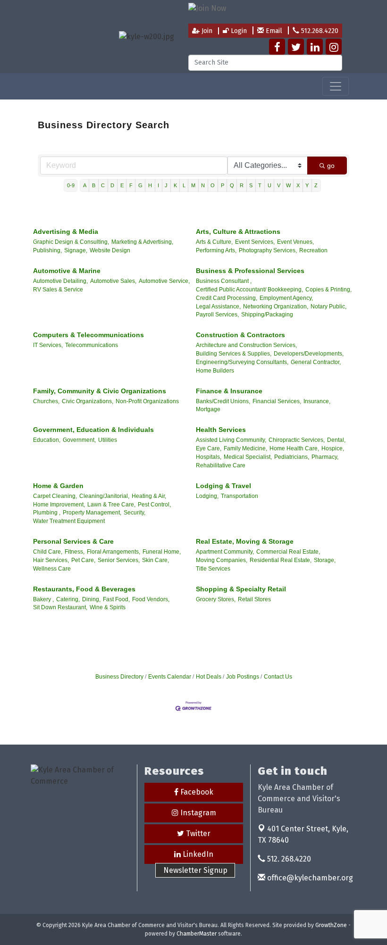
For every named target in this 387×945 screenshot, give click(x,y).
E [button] (122, 185)
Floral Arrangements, (113, 551)
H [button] (150, 185)
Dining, (91, 599)
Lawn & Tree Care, (111, 504)
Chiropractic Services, (297, 440)
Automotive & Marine (67, 270)
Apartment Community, (225, 551)
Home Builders (215, 370)
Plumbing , (46, 512)
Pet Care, (83, 560)
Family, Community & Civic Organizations (99, 391)
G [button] (140, 185)
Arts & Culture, (214, 242)
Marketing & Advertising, (142, 242)
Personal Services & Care (73, 541)
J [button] (166, 185)
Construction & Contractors (240, 335)
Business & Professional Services (250, 270)
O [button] (212, 185)
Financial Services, (276, 401)
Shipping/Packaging (267, 314)
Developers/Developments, (309, 353)
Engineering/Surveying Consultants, (242, 362)
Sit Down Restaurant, (60, 607)
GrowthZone (331, 925)
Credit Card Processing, (226, 298)
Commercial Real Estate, (288, 551)
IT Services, (48, 345)
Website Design (110, 250)
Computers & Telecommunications (88, 335)
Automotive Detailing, (60, 281)
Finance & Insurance (229, 391)
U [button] (269, 185)
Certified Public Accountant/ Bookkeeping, (249, 289)
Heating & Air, (149, 496)
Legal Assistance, (218, 306)
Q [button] (232, 185)
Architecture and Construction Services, (246, 345)
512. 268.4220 (288, 858)
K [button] (175, 185)
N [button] (203, 185)
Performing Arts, (216, 250)
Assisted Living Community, (231, 440)
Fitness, (74, 551)
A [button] (84, 185)
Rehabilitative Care (220, 465)
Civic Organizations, (87, 401)
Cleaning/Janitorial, (104, 496)
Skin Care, (155, 560)
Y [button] (307, 185)
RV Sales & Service (58, 289)
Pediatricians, (291, 457)
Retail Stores (254, 599)
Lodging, (207, 496)
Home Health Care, (294, 448)
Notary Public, (328, 306)
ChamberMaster (197, 933)
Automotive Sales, (113, 281)
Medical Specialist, (248, 457)
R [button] (242, 185)
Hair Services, (51, 560)
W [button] (288, 185)
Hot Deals (208, 676)
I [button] (158, 185)
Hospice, (332, 448)
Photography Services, (268, 250)
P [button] (222, 185)
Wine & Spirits (108, 607)
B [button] (93, 185)
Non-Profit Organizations (147, 401)
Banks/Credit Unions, (223, 401)
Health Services (221, 429)
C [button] (103, 185)
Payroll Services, (217, 314)
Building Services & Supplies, (233, 353)
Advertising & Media (65, 231)
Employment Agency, (286, 298)
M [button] (193, 185)
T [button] (259, 185)
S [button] (250, 185)
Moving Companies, (221, 560)
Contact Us (278, 676)
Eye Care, (208, 448)
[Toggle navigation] (335, 86)
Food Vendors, (150, 599)
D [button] (112, 185)
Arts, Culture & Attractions (238, 231)
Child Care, (47, 551)
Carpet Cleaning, (55, 496)
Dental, (336, 440)
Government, (79, 440)
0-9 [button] (71, 185)
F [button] (131, 185)
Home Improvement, (59, 504)
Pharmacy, (324, 457)
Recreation (313, 250)
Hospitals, (208, 457)
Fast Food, (116, 599)
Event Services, (255, 242)
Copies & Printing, (328, 289)
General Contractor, (316, 362)
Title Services (213, 568)
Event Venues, (295, 242)
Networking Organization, (275, 306)
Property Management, (92, 512)
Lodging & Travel (223, 485)
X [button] (298, 185)
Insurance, (316, 401)
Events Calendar (169, 676)
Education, (46, 440)
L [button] (184, 185)
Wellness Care (52, 568)
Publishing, (47, 250)
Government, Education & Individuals (93, 429)
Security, (134, 512)
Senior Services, (119, 560)
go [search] (331, 165)
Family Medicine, (245, 448)
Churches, (46, 401)
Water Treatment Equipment (69, 521)
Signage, (75, 250)
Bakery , (43, 599)
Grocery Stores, (216, 599)
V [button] (278, 185)
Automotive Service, (164, 281)
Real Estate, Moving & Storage (245, 541)
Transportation (239, 496)
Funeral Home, (162, 551)
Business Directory (119, 676)
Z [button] (316, 185)
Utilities (107, 440)
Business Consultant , (224, 281)
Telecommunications (91, 345)
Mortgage (208, 409)
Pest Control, (154, 504)
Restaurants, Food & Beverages (84, 589)
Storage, (325, 560)
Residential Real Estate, (280, 560)
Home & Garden (58, 485)
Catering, (68, 599)
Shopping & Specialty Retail (241, 589)
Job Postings (242, 676)
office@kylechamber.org (309, 877)
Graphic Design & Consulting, (71, 242)
